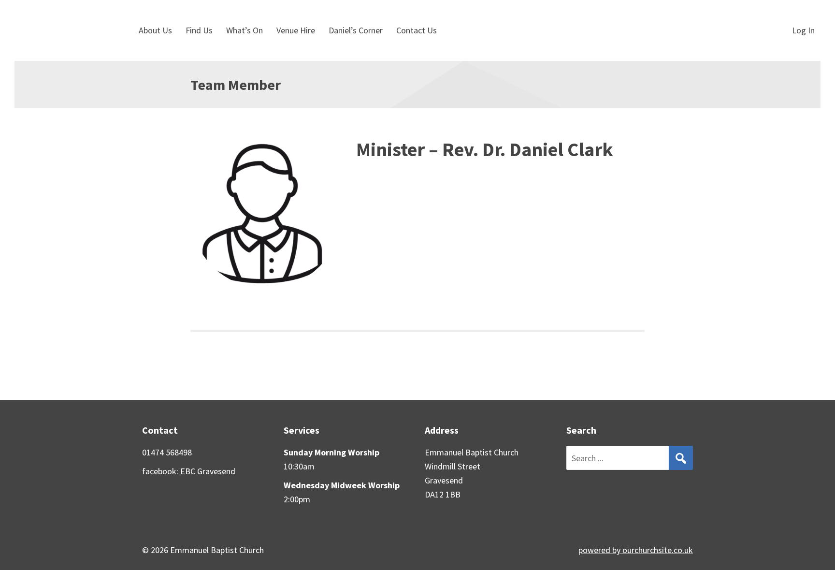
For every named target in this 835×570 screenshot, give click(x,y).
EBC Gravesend (207, 471)
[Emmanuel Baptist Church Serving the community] (66, 30)
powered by (635, 549)
